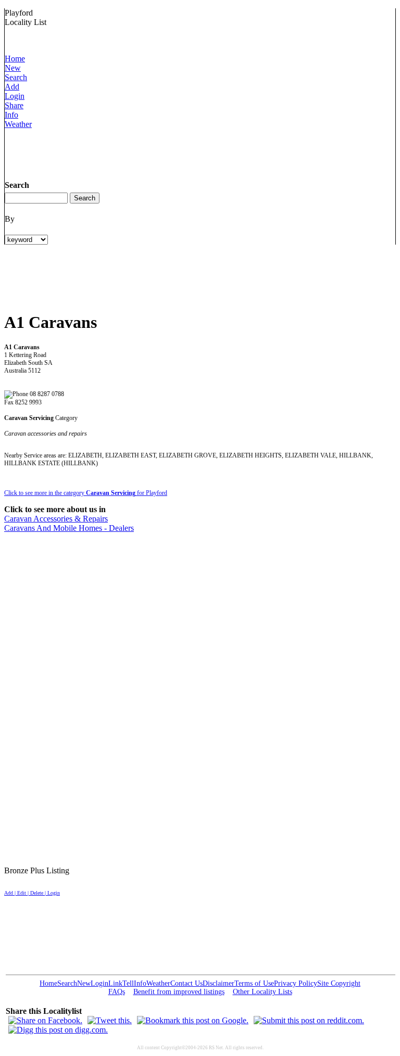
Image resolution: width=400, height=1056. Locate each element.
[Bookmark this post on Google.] (192, 1020)
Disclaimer (218, 983)
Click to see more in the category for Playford (85, 493)
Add (12, 86)
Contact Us (186, 983)
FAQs (116, 992)
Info (11, 114)
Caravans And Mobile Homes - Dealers (69, 528)
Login (14, 96)
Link (115, 983)
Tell (128, 983)
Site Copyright (338, 983)
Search (16, 77)
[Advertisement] (194, 152)
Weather (18, 124)
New (13, 67)
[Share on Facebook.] (45, 1020)
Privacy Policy (295, 983)
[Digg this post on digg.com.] (58, 1029)
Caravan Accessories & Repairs (56, 518)
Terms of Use (254, 983)
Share (14, 105)
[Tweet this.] (109, 1020)
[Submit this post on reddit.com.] (309, 1020)
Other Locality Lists (262, 992)
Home (15, 58)
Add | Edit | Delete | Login (32, 893)
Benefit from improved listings (178, 992)
